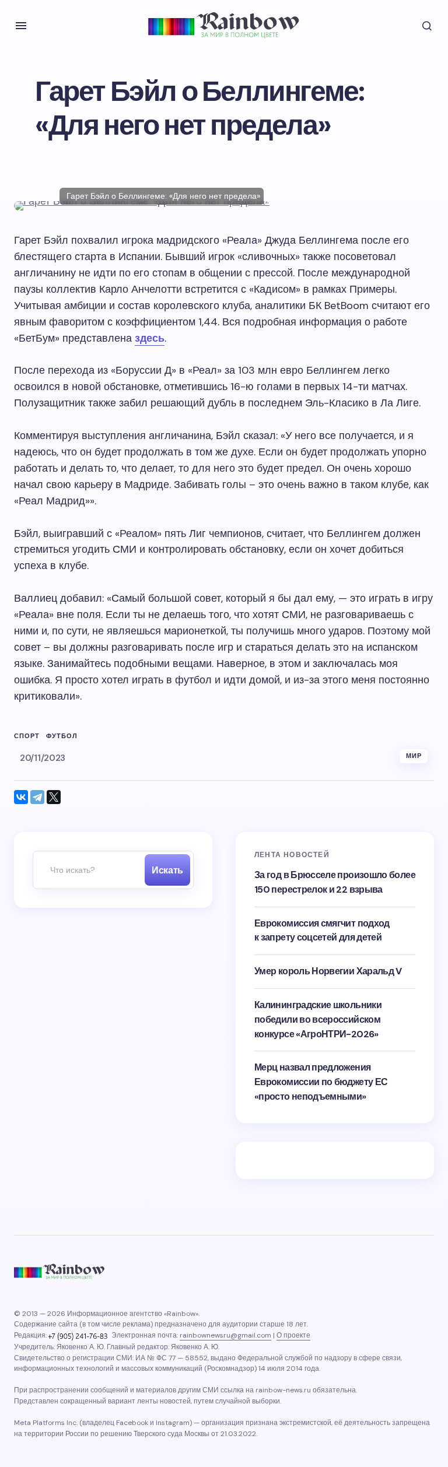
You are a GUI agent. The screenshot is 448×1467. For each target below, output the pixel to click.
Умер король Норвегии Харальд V (328, 971)
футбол (62, 736)
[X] (54, 797)
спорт (27, 736)
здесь (149, 338)
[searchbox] (85, 870)
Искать (167, 870)
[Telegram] (37, 797)
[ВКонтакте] (21, 797)
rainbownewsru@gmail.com (225, 1335)
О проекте (293, 1335)
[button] (21, 26)
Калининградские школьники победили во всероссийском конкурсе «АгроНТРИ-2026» (318, 1019)
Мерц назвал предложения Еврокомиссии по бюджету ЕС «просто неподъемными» (320, 1082)
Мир (414, 756)
